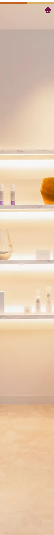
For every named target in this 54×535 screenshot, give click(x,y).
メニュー (36, 1)
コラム (50, 1)
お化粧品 (41, 1)
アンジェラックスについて (24, 1)
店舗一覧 (31, 1)
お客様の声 (45, 1)
